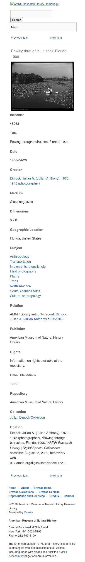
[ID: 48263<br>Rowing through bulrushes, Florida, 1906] (42, 109)
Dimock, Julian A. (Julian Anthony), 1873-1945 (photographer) (40, 180)
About (25, 488)
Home (12, 488)
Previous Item (19, 37)
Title (13, 132)
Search (16, 20)
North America (20, 285)
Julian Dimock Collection (27, 417)
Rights (15, 351)
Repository (18, 393)
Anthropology (19, 256)
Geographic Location (26, 229)
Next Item (56, 37)
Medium (16, 192)
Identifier (17, 114)
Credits (54, 496)
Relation (16, 305)
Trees (14, 280)
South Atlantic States (25, 290)
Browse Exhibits (49, 492)
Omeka (28, 512)
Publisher (17, 328)
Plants (14, 276)
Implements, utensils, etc (28, 266)
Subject (16, 247)
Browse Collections (21, 492)
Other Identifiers (23, 374)
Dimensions (19, 211)
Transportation (20, 261)
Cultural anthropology (25, 295)
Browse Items (42, 488)
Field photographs (23, 271)
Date (13, 151)
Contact (69, 496)
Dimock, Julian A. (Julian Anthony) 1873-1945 (38, 316)
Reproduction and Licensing (27, 496)
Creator (16, 169)
